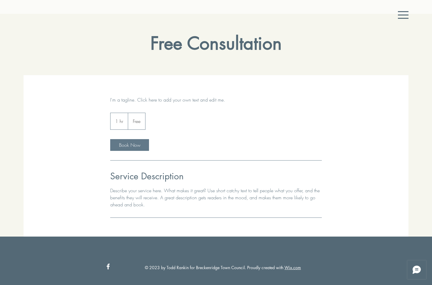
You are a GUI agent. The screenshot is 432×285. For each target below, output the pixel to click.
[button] (403, 15)
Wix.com (292, 267)
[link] (129, 145)
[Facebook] (108, 266)
